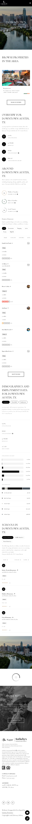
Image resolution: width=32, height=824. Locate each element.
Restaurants (11, 228)
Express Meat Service (7, 351)
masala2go (4, 308)
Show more (16, 374)
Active (27, 228)
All (4, 228)
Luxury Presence (7, 812)
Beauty (5, 232)
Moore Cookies (5, 286)
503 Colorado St (6, 266)
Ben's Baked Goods (6, 329)
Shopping (20, 228)
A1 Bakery (4, 264)
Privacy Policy (18, 815)
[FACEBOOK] (3, 802)
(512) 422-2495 (10, 778)
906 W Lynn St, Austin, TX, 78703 (9, 595)
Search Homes (16, 102)
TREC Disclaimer (6, 747)
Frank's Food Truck (6, 243)
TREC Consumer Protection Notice (10, 744)
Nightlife (12, 232)
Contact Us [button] (16, 720)
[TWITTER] (12, 802)
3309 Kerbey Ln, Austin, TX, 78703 (9, 572)
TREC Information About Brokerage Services (12, 745)
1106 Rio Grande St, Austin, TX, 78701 (10, 619)
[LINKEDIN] (8, 802)
